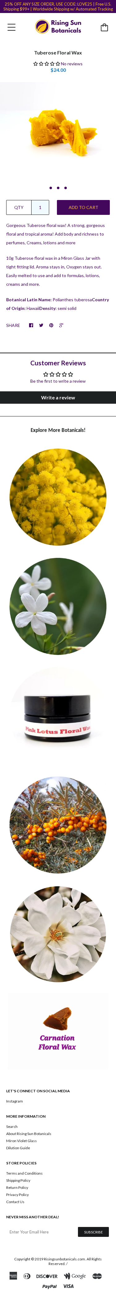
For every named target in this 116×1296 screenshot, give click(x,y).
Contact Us (15, 1201)
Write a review (58, 397)
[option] (58, 131)
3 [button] (65, 188)
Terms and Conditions (24, 1173)
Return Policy (17, 1187)
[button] (46, 63)
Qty (19, 207)
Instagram (14, 1101)
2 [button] (58, 188)
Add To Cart (83, 207)
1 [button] (50, 188)
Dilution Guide (18, 1148)
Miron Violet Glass (21, 1140)
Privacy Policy (17, 1194)
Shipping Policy (18, 1180)
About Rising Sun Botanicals (28, 1133)
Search (12, 1126)
